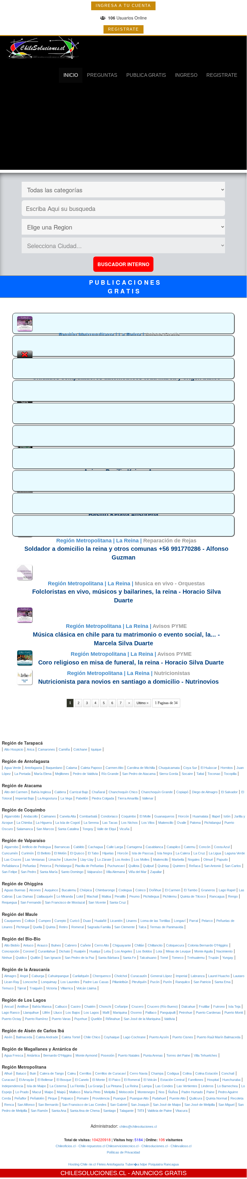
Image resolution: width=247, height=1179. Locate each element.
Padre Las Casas (96, 982)
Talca (142, 927)
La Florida (77, 1086)
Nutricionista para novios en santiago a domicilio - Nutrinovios (128, 681)
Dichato (64, 951)
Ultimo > (142, 703)
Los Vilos (148, 822)
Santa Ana (58, 1110)
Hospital (213, 1080)
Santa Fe (129, 957)
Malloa (106, 896)
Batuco (21, 1073)
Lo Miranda (65, 896)
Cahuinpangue (58, 976)
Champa (157, 1073)
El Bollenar (45, 1080)
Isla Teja (234, 1006)
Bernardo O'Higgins (57, 1055)
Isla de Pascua (142, 853)
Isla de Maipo (36, 1086)
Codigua (173, 1073)
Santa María (48, 872)
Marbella (178, 859)
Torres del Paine (178, 1055)
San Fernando (30, 902)
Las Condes (164, 1086)
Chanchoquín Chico (123, 792)
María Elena (42, 774)
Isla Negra (164, 853)
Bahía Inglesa (41, 792)
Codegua (125, 890)
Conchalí (227, 1073)
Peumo (134, 896)
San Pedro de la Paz (79, 957)
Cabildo (78, 847)
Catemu (189, 847)
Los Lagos (91, 1012)
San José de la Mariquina (142, 1019)
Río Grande (110, 774)
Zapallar (156, 872)
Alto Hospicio (13, 749)
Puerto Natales (129, 1055)
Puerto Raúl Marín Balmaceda (218, 1037)
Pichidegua (151, 896)
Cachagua (95, 847)
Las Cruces (12, 859)
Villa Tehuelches (205, 1055)
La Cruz (199, 853)
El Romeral (132, 1080)
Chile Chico (92, 1037)
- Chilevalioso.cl (179, 1146)
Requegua (9, 902)
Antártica (33, 1055)
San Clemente (124, 927)
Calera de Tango (52, 1073)
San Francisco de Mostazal (65, 902)
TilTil (140, 1110)
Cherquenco (102, 976)
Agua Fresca (13, 1055)
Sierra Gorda (168, 774)
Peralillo (120, 896)
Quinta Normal (216, 1098)
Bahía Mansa (41, 1006)
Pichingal (22, 927)
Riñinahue (113, 1019)
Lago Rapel (227, 890)
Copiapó (182, 792)
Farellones (195, 1080)
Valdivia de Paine (159, 1110)
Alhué (8, 1073)
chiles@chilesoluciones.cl (138, 1126)
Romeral (77, 927)
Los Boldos (144, 951)
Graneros (208, 890)
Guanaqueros (164, 816)
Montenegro (146, 1092)
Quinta (50, 927)
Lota (159, 951)
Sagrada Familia (99, 927)
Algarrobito (12, 816)
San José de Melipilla (199, 1104)
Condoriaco (109, 816)
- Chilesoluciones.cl (153, 1146)
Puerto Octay (11, 1019)
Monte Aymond (86, 1055)
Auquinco (51, 890)
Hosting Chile (78, 1164)
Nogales (194, 859)
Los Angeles (123, 951)
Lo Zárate (104, 859)
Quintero (179, 866)
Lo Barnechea (227, 1086)
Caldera (60, 792)
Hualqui (94, 951)
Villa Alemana (115, 872)
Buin (33, 1073)
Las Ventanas (35, 859)
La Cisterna (58, 1086)
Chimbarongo (105, 890)
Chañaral (98, 792)
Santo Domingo (72, 872)
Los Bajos (73, 1012)
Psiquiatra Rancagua (163, 1164)
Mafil (106, 1012)
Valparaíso (94, 872)
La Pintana (114, 1086)
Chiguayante (122, 945)
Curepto (60, 920)
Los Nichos (129, 822)
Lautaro (238, 976)
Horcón (183, 816)
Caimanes (48, 816)
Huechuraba (231, 1080)
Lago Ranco (11, 1012)
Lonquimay (49, 982)
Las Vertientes (187, 1086)
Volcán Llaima (86, 988)
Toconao (214, 774)
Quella (37, 927)
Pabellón (82, 798)
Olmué (208, 859)
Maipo (49, 1092)
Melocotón (126, 1092)
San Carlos (233, 866)
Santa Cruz (118, 902)
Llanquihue (31, 1012)
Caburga (38, 976)
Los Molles (142, 859)
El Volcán (150, 1080)
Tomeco (178, 957)
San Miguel (226, 1104)
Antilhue (23, 1006)
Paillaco (150, 1012)
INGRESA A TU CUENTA (123, 5)
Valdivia (169, 1019)
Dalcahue (188, 1006)
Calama (71, 768)
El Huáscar (209, 768)
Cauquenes (12, 920)
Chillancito (155, 945)
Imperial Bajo (24, 798)
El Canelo (82, 1080)
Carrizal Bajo (78, 792)
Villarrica (66, 988)
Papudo (222, 859)
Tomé (164, 957)
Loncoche (30, 982)
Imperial (181, 976)
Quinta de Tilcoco (193, 896)
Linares (131, 920)
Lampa (147, 1086)
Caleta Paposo (91, 768)
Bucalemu (69, 890)
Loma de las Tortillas (155, 920)
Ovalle (181, 822)
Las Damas (24, 896)
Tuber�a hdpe (136, 1164)
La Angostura (47, 798)
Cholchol (120, 976)
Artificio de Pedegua (36, 847)
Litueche (70, 859)
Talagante (126, 1110)
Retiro (63, 927)
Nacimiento (224, 951)
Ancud (9, 1006)
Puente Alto (177, 1098)
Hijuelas (108, 853)
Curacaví (8, 1080)
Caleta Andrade (47, 1037)
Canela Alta (68, 816)
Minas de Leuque (178, 951)
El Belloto (44, 853)
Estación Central (172, 1080)
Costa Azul (222, 847)
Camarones (46, 749)
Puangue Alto (139, 1098)
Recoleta (236, 1098)
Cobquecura (175, 945)
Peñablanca (10, 866)
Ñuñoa (173, 1092)
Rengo (233, 896)
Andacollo (30, 816)
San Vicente (97, 902)
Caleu (71, 1073)
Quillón (35, 957)
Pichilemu (170, 896)
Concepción (10, 951)
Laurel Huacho (219, 976)
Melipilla (109, 1092)
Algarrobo (11, 847)
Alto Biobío (12, 945)
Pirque (52, 1098)
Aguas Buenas (15, 890)
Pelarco (207, 920)
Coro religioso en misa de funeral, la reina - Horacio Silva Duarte (131, 662)
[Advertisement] (123, 128)
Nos (162, 1092)
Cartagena (134, 847)
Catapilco (173, 847)
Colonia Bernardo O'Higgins (208, 945)
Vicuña (124, 829)
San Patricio (202, 982)
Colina (187, 1073)
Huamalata (200, 816)
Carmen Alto (114, 768)
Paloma (195, 822)
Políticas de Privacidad (123, 1152)
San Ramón (39, 1110)
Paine (210, 1092)
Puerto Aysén (159, 1037)
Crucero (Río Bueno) (162, 1006)
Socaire (187, 774)
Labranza (198, 976)
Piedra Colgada (103, 798)
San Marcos (45, 829)
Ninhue (7, 957)
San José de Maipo (167, 1104)
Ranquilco (182, 982)
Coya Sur (190, 768)
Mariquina (120, 1012)
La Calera (183, 853)
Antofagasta (33, 768)
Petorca (45, 866)
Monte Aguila (203, 951)
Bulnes (56, 945)
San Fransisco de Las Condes (84, 1104)
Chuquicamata (169, 768)
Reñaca (194, 866)
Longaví (180, 920)
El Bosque (64, 1080)
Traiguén (35, 988)
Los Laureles (69, 982)
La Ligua (215, 853)
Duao (87, 920)
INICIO (70, 75)
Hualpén (80, 951)
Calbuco (61, 1006)
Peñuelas (29, 866)
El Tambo (190, 890)
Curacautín (139, 976)
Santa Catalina (68, 829)
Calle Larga (115, 847)
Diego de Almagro (205, 792)
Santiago (109, 1110)
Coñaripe (121, 1006)
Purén (167, 982)
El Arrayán (26, 1080)
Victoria (51, 988)
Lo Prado (22, 1092)
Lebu (107, 951)
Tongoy (87, 829)
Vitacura (181, 1110)
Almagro (10, 976)
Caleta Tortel (71, 1037)
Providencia (101, 1098)
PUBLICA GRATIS (146, 75)
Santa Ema (222, 982)
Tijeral (21, 988)
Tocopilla (230, 774)
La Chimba (24, 822)
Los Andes (122, 859)
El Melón (60, 853)
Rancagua (216, 896)
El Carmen (172, 890)
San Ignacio (52, 957)
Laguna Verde (235, 853)
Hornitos (227, 768)
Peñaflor (20, 1098)
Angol (24, 976)
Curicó (74, 920)
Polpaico (67, 1098)
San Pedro (28, 872)
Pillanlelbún (120, 982)
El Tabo (93, 853)
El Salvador (229, 792)
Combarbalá (88, 816)
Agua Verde (12, 768)
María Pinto (92, 1092)
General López (161, 976)
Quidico (21, 957)
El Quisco (77, 853)
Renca (9, 1104)
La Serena (91, 822)
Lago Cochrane (134, 1037)
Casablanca (154, 847)
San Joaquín (140, 1104)
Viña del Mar (137, 872)
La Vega (66, 798)
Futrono (219, 1006)
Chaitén (89, 1006)
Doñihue (155, 890)
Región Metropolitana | (89, 335)
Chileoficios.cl (66, 1146)
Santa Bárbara (108, 957)
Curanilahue (46, 951)
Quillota (133, 866)
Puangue (119, 1098)
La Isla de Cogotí (67, 822)
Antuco (28, 945)
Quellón (96, 1019)
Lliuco (58, 1012)
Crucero (137, 1006)
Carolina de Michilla (141, 768)
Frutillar (204, 1006)
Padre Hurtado (192, 1092)
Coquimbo (128, 816)
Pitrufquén (139, 982)
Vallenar (147, 798)
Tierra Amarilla (128, 798)
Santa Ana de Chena (85, 1110)
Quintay (163, 866)
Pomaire (83, 1098)
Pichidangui (212, 822)
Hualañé (100, 920)
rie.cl (92, 1164)
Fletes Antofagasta (110, 1164)
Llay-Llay (87, 859)
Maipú (61, 1092)
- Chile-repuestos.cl (90, 1146)
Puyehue (80, 1019)
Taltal (200, 774)
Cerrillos (85, 1073)
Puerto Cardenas (208, 1012)
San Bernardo (48, 1104)
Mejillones (62, 774)
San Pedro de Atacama (139, 774)
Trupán (213, 957)
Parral (193, 920)
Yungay (227, 957)
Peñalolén (37, 1098)
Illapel (216, 816)
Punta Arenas (153, 1055)
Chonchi (105, 1006)
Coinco (140, 890)
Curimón (27, 853)
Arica (30, 749)
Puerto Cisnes (182, 1037)
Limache (54, 859)
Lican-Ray (11, 982)
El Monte (98, 1080)
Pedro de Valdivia (85, 774)
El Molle (145, 816)
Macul (36, 1092)
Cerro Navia (138, 1073)
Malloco (74, 1092)
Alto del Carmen (15, 792)
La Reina (131, 1086)
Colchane (80, 749)
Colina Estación (206, 1073)
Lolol (79, 896)
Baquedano (54, 768)
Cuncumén (10, 853)
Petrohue (185, 1012)
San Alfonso (26, 1104)
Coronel (28, 951)
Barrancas (62, 847)
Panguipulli (167, 1012)
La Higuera (44, 822)
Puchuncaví (116, 866)
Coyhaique (111, 1037)
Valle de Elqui (106, 829)
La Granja (95, 1086)
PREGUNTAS (102, 75)
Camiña (64, 749)
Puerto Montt (233, 1012)
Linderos (207, 1086)
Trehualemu (196, 957)
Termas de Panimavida (166, 927)
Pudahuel (159, 1098)
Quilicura (195, 1098)
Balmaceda (24, 1037)
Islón (227, 816)
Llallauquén (45, 896)
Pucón (154, 982)
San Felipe (9, 872)
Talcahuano (148, 957)
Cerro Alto (101, 945)
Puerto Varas (61, 1019)
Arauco (42, 945)
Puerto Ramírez (36, 1019)
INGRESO (186, 75)
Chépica (86, 890)
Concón (204, 847)
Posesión (107, 1055)
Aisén (8, 1037)
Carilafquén (81, 976)
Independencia (12, 1086)
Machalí (92, 896)
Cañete (85, 945)
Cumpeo (45, 920)
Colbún (30, 920)
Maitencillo (165, 822)
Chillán (139, 945)
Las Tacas (110, 822)
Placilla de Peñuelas (89, 866)
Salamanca (25, 829)
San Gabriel (118, 1104)
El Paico (114, 1080)
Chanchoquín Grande (157, 792)
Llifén (46, 1012)
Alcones (35, 890)
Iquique (96, 749)
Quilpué (148, 866)
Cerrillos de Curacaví (110, 1073)
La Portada (22, 774)
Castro (76, 1006)
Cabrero (71, 945)
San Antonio (212, 866)
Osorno (136, 1012)
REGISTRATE (123, 29)
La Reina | (132, 335)
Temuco (8, 988)
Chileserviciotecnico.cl (121, 1146)
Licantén (116, 920)
